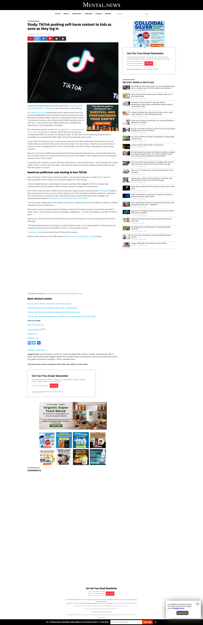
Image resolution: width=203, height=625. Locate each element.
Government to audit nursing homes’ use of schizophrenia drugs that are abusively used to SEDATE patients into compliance (153, 87)
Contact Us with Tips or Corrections (101, 612)
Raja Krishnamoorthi (83, 357)
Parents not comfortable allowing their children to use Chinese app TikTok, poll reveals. (61, 316)
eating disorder (102, 354)
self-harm (96, 357)
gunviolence (76, 13)
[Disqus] (72, 499)
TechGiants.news (34, 232)
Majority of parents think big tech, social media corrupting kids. (52, 308)
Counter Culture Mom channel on (63, 294)
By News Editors (143, 133)
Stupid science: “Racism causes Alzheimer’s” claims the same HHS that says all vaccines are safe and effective (152, 179)
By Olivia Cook (142, 141)
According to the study (36, 113)
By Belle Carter (143, 98)
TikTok (58, 359)
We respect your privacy (90, 603)
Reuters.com (32, 334)
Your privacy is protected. (38, 391)
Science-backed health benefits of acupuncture (147, 145)
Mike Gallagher (50, 357)
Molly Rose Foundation (65, 357)
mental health (38, 357)
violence (98, 13)
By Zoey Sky (142, 124)
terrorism (88, 13)
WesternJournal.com (35, 325)
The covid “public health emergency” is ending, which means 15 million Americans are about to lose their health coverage (152, 163)
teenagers (51, 359)
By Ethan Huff (142, 90)
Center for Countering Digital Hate (67, 354)
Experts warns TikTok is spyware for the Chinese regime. (49, 304)
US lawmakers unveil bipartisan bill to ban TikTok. (67, 198)
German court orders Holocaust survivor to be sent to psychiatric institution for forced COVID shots (153, 130)
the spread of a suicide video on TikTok (81, 236)
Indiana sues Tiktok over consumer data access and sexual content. (54, 312)
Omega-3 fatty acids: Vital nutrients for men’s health (148, 243)
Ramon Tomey (44, 34)
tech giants (31, 359)
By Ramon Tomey (143, 116)
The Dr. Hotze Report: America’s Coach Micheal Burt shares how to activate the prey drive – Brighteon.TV (152, 204)
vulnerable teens (68, 359)
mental (66, 13)
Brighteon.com (33, 338)
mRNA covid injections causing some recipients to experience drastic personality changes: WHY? (152, 195)
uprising (108, 13)
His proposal (103, 191)
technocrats (42, 359)
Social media (106, 357)
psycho (57, 13)
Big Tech (50, 354)
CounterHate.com (34, 330)
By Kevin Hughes (143, 207)
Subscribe (147, 622)
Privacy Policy (101, 617)
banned (43, 354)
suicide (114, 357)
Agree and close (182, 613)
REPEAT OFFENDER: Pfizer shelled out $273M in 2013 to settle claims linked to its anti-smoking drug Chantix (152, 113)
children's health (88, 354)
